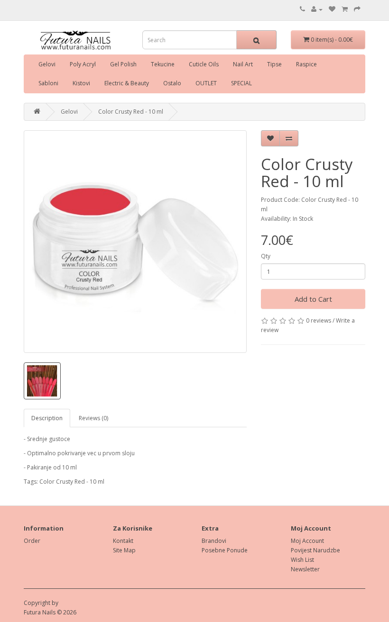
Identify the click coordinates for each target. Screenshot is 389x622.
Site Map (124, 550)
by (55, 603)
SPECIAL (241, 83)
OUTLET (206, 83)
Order (32, 541)
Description (47, 418)
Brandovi (214, 541)
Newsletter (305, 569)
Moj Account (307, 541)
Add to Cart (313, 299)
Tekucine (163, 64)
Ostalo (172, 83)
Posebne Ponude (225, 550)
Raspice (306, 64)
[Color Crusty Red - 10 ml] (135, 241)
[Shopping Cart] (345, 9)
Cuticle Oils (204, 64)
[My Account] (317, 9)
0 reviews (318, 320)
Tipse (274, 64)
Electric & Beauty (126, 83)
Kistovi (81, 83)
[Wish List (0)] (332, 9)
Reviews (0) (93, 418)
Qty (265, 256)
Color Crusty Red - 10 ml (130, 112)
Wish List (302, 560)
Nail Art (243, 64)
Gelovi (47, 64)
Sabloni (48, 83)
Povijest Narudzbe (315, 550)
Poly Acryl (83, 64)
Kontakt (123, 541)
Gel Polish (123, 64)
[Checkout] (357, 9)
